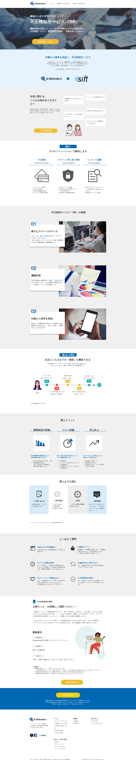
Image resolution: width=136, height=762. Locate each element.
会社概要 (75, 721)
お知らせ (56, 741)
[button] (52, 3)
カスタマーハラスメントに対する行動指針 (61, 759)
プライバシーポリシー (34, 759)
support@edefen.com (57, 522)
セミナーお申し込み (59, 746)
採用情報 (75, 723)
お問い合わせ (36, 504)
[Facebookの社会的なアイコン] (35, 735)
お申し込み (99, 723)
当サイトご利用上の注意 (45, 759)
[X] (31, 735)
